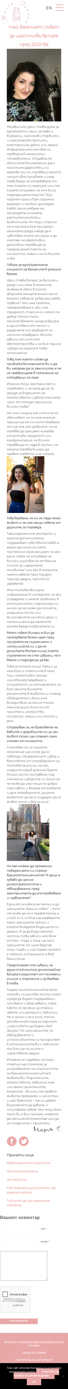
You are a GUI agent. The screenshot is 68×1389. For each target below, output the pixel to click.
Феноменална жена (22, 1171)
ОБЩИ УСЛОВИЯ (34, 1352)
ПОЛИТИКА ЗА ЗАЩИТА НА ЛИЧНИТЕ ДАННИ (36, 1373)
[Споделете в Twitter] (24, 1142)
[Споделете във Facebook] (12, 1142)
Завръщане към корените (28, 1163)
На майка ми (17, 1179)
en (49, 8)
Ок (34, 1382)
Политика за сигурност (34, 1359)
